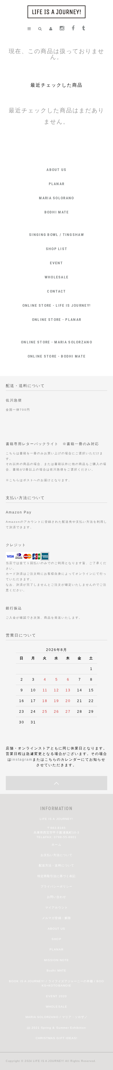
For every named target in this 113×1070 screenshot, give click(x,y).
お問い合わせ (56, 896)
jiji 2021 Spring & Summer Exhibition (56, 1027)
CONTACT (56, 291)
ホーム (56, 844)
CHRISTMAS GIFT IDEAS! (56, 1038)
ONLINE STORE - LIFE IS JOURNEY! (56, 305)
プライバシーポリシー (56, 886)
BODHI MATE (56, 212)
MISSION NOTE (56, 960)
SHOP (56, 939)
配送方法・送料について (56, 865)
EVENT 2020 (56, 996)
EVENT (56, 263)
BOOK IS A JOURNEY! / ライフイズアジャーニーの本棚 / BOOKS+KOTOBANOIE (56, 983)
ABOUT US (56, 170)
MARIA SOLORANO (56, 198)
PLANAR (57, 184)
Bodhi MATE (56, 970)
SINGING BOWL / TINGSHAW (56, 234)
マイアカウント (56, 907)
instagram (22, 759)
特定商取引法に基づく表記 (56, 876)
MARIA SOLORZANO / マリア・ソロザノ (56, 1017)
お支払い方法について (56, 855)
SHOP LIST (57, 249)
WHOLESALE (57, 277)
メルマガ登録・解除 (56, 918)
